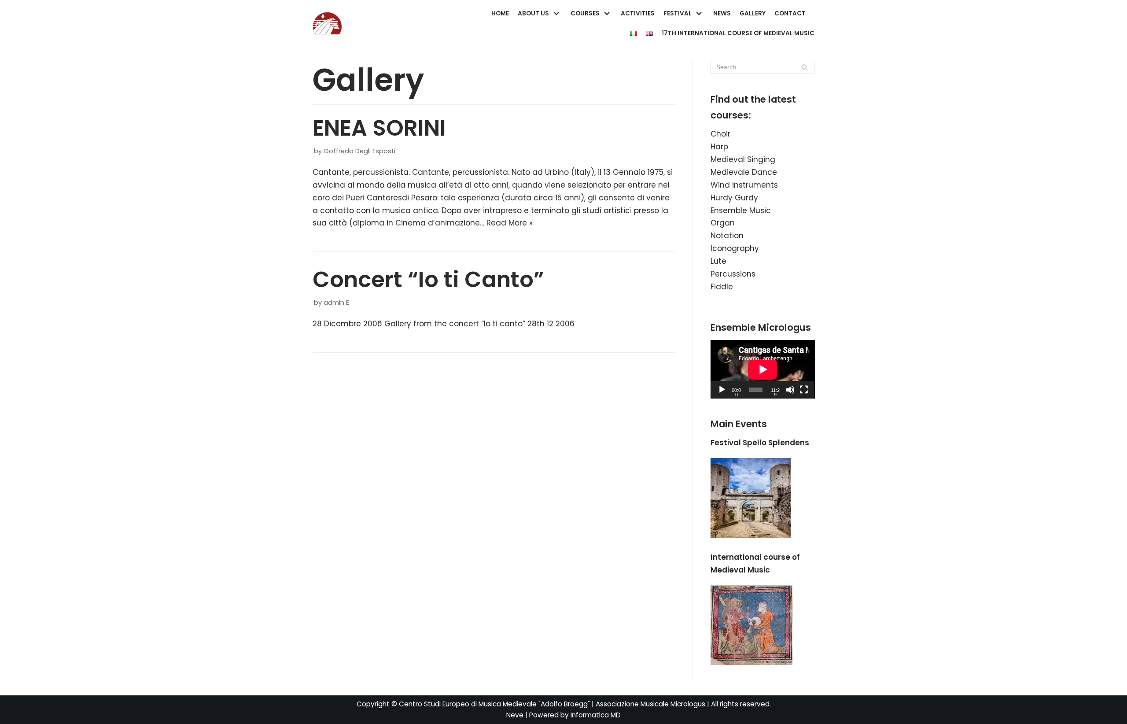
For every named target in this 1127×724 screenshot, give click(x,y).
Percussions (733, 274)
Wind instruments (744, 185)
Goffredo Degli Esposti (359, 151)
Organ (723, 223)
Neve (514, 715)
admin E (336, 302)
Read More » (509, 223)
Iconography (735, 248)
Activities (638, 13)
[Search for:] (763, 67)
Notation (727, 235)
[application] (763, 369)
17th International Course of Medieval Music (738, 33)
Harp (719, 146)
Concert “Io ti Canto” (428, 279)
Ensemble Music (741, 210)
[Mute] (790, 389)
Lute (718, 261)
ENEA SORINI (379, 128)
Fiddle (722, 286)
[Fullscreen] (803, 389)
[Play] (722, 389)
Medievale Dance (744, 172)
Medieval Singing (743, 159)
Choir (720, 134)
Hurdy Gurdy (734, 197)
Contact (790, 13)
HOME (500, 13)
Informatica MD (596, 715)
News (722, 13)
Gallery (753, 13)
